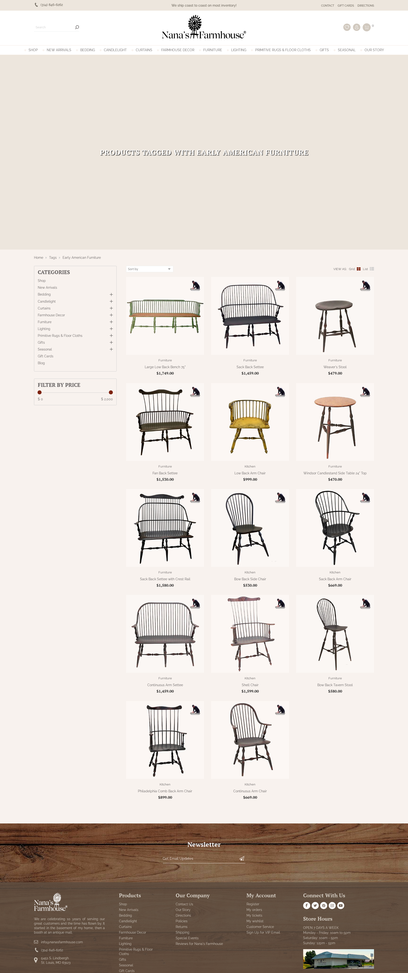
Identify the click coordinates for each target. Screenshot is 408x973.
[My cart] (367, 27)
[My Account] (356, 27)
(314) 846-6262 (52, 950)
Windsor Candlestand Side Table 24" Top (335, 473)
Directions (365, 5)
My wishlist (255, 921)
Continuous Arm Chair (250, 791)
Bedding (87, 50)
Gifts (324, 50)
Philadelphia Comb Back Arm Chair (165, 791)
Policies (181, 921)
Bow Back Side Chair (250, 579)
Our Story (374, 50)
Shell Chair (250, 685)
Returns (181, 927)
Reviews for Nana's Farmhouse (199, 944)
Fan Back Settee (165, 473)
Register (252, 904)
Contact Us (184, 904)
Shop (33, 50)
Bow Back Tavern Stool (335, 685)
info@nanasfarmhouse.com (62, 942)
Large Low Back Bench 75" (165, 367)
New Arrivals (59, 50)
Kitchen (250, 466)
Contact (327, 5)
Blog (41, 363)
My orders (254, 910)
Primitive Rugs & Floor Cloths (283, 50)
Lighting (238, 50)
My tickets (254, 915)
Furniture (212, 50)
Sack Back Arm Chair (335, 579)
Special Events (187, 938)
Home (38, 257)
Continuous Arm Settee (165, 685)
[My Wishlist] (347, 27)
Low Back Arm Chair (250, 473)
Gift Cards (346, 5)
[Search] (77, 27)
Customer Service (260, 927)
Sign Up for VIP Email (263, 932)
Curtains (144, 50)
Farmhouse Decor (177, 50)
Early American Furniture (82, 257)
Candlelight (115, 50)
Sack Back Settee (250, 367)
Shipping (182, 932)
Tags (53, 257)
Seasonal (347, 50)
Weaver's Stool (335, 367)
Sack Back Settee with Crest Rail (165, 579)
